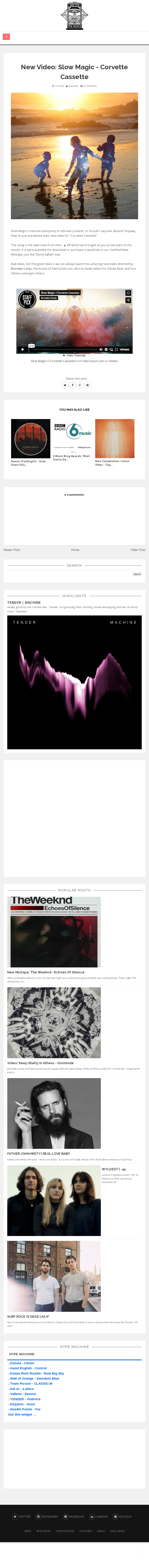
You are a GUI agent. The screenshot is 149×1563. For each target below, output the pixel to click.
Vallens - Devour (23, 1394)
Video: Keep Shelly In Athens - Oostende (40, 1063)
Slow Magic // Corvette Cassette (53, 361)
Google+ (125, 1516)
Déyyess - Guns (22, 1404)
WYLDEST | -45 (114, 1169)
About (101, 1531)
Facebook (76, 1516)
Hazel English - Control (28, 1368)
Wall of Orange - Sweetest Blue (34, 1378)
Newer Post (12, 550)
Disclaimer (117, 1531)
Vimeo (113, 361)
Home (75, 550)
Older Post (138, 550)
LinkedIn (101, 1516)
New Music (44, 1531)
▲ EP (67, 245)
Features (86, 1531)
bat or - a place (22, 1389)
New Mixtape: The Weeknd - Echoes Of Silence (45, 972)
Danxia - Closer (22, 1363)
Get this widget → (22, 1414)
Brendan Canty (21, 269)
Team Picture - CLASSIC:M (31, 1383)
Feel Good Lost (93, 361)
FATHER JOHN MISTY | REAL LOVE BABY (38, 1154)
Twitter (24, 1516)
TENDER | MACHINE (24, 602)
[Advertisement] (34, 818)
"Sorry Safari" (44, 254)
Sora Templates (108, 1557)
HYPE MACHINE (22, 1354)
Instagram (49, 1516)
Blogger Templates (135, 1557)
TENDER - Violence (25, 1399)
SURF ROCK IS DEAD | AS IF (28, 1316)
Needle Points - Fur (25, 1409)
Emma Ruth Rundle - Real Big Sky (37, 1373)
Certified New (65, 1531)
